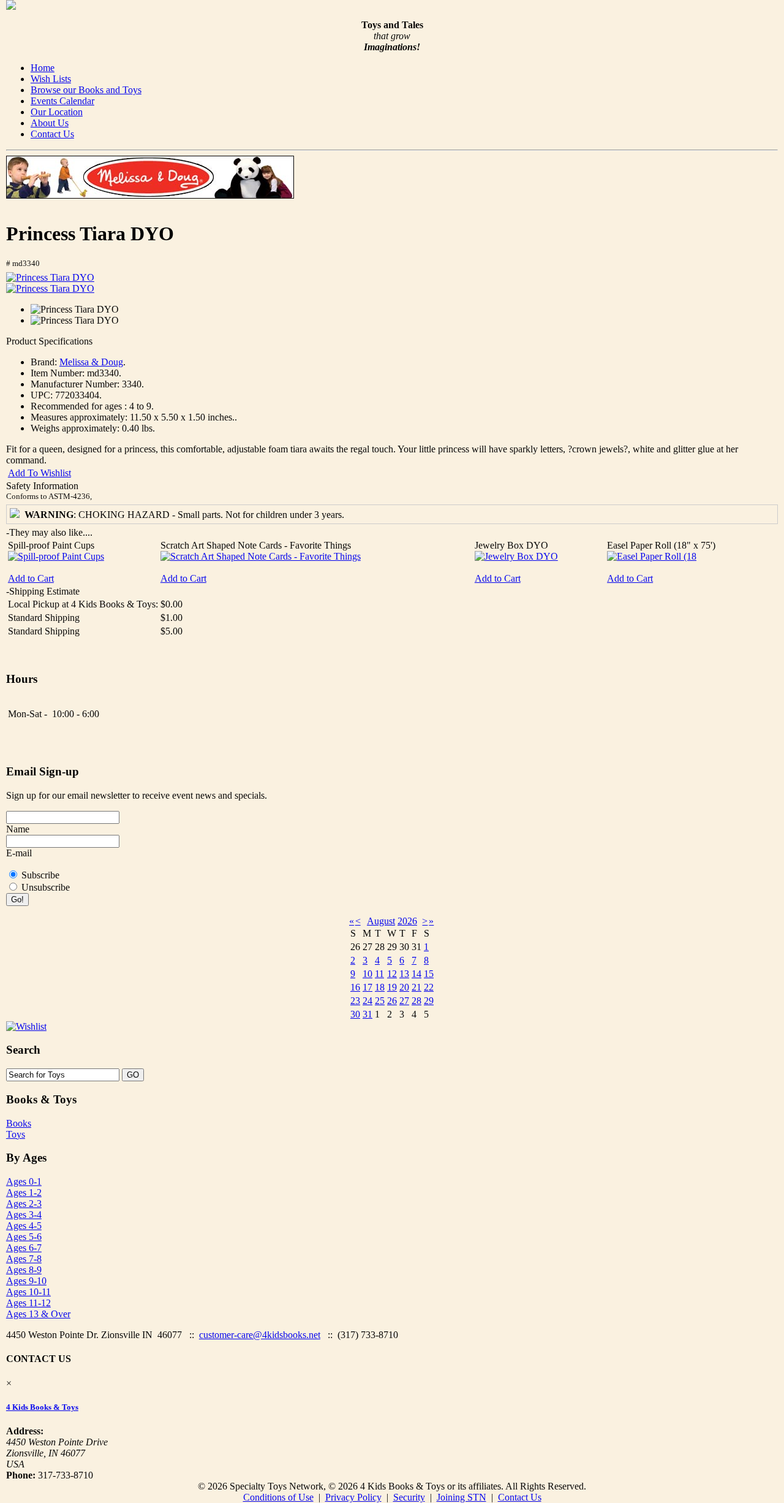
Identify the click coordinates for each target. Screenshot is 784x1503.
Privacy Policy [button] (353, 1497)
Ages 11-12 (28, 1303)
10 (367, 973)
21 (416, 987)
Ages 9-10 (26, 1281)
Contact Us (52, 134)
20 (404, 987)
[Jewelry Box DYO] (516, 556)
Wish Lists (51, 79)
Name (17, 829)
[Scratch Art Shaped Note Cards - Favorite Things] (260, 556)
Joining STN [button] (461, 1497)
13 (404, 973)
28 (416, 1000)
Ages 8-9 (24, 1270)
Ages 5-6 (24, 1236)
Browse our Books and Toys (86, 90)
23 (355, 1000)
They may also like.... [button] (49, 532)
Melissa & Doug (91, 362)
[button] (50, 277)
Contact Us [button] (519, 1497)
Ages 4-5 (24, 1225)
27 (404, 1000)
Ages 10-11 (28, 1292)
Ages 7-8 (24, 1259)
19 (392, 987)
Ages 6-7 (24, 1247)
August (381, 921)
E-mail (19, 853)
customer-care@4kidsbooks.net (259, 1335)
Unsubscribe (45, 887)
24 (367, 1000)
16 (355, 987)
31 (367, 1014)
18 (380, 987)
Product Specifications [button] (49, 341)
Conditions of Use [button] (278, 1497)
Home (43, 68)
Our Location (57, 112)
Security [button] (409, 1497)
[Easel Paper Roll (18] (651, 556)
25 (380, 1000)
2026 (407, 921)
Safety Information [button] (42, 486)
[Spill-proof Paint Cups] (56, 556)
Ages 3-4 (24, 1214)
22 (429, 987)
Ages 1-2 (24, 1192)
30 (355, 1014)
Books (18, 1123)
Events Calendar (62, 101)
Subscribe (40, 875)
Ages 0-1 (24, 1181)
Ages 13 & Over (38, 1314)
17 (367, 987)
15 (429, 973)
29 (429, 1000)
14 (416, 973)
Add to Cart (31, 578)
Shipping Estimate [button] (43, 591)
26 (392, 1000)
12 (392, 973)
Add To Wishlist (39, 473)
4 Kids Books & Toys (42, 1407)
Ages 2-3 (24, 1203)
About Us (50, 123)
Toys (15, 1134)
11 (379, 973)
